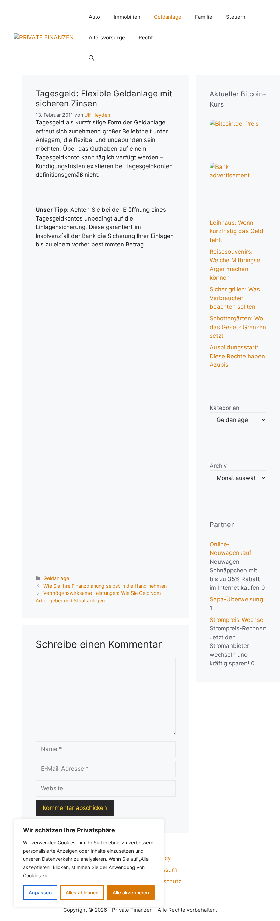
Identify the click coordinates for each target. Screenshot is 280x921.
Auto (94, 17)
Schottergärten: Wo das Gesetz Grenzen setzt (238, 327)
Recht (146, 37)
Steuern (236, 17)
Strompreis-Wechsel (237, 619)
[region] (89, 863)
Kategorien (224, 407)
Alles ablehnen (82, 892)
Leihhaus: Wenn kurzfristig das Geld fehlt (236, 231)
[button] (91, 58)
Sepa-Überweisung (236, 599)
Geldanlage (167, 17)
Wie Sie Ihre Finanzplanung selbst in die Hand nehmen (105, 586)
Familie (203, 17)
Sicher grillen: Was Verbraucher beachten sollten (235, 298)
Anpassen (40, 892)
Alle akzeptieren (131, 892)
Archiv (218, 465)
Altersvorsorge (107, 37)
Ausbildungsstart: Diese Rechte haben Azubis (237, 356)
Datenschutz (164, 881)
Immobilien (127, 17)
